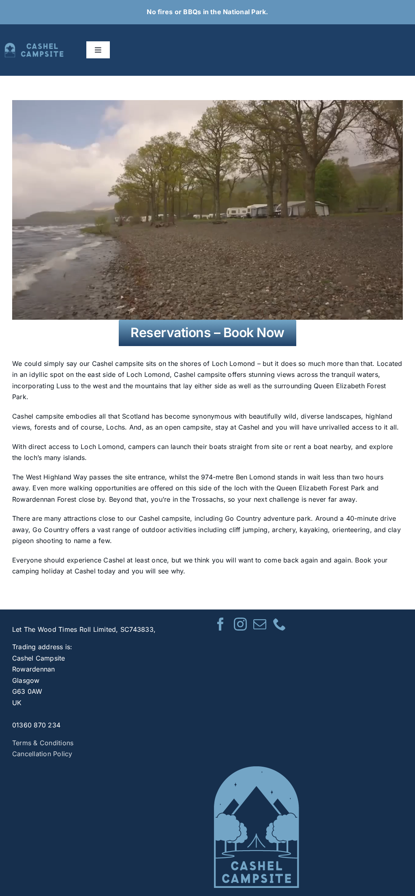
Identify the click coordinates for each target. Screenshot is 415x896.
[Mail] (259, 624)
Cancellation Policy (42, 754)
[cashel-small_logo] (35, 46)
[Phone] (279, 624)
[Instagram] (240, 624)
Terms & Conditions (42, 743)
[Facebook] (220, 624)
